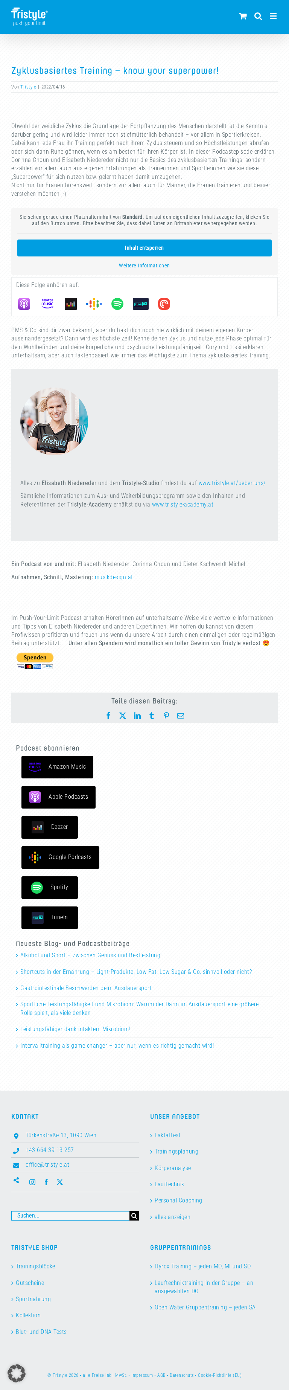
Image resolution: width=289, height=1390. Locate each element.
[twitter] (60, 1182)
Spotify (59, 887)
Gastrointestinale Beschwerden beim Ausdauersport (86, 988)
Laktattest (168, 1135)
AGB (161, 1375)
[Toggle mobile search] (258, 16)
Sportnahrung (33, 1299)
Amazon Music (67, 766)
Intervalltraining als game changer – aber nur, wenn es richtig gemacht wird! (117, 1045)
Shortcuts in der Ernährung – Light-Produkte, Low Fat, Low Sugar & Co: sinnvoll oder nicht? (136, 971)
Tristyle (28, 87)
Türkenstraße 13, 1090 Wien (61, 1135)
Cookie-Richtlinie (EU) (220, 1375)
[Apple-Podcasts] (28, 304)
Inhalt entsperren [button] (144, 248)
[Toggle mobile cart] (243, 16)
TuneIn (59, 917)
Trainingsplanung (176, 1151)
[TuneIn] (144, 304)
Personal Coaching (178, 1200)
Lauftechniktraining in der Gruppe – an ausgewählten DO (204, 1287)
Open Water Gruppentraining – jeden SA (205, 1307)
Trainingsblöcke (35, 1266)
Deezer (59, 826)
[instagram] (32, 1182)
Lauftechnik (169, 1184)
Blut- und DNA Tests (41, 1331)
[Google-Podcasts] (98, 304)
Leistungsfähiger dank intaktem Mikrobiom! (75, 1029)
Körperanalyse (173, 1168)
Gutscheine (30, 1282)
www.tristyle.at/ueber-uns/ (232, 483)
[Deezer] (74, 304)
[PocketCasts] (167, 304)
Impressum (142, 1375)
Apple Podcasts (68, 796)
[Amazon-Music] (51, 304)
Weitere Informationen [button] (144, 265)
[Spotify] (121, 304)
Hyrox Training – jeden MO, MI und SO (203, 1266)
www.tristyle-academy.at (183, 504)
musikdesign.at (114, 577)
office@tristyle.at (47, 1164)
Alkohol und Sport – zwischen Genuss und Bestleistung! (91, 955)
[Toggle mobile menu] (274, 16)
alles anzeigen (172, 1217)
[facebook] (46, 1182)
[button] (16, 1373)
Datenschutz (182, 1375)
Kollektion (28, 1315)
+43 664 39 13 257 (50, 1150)
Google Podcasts (70, 857)
